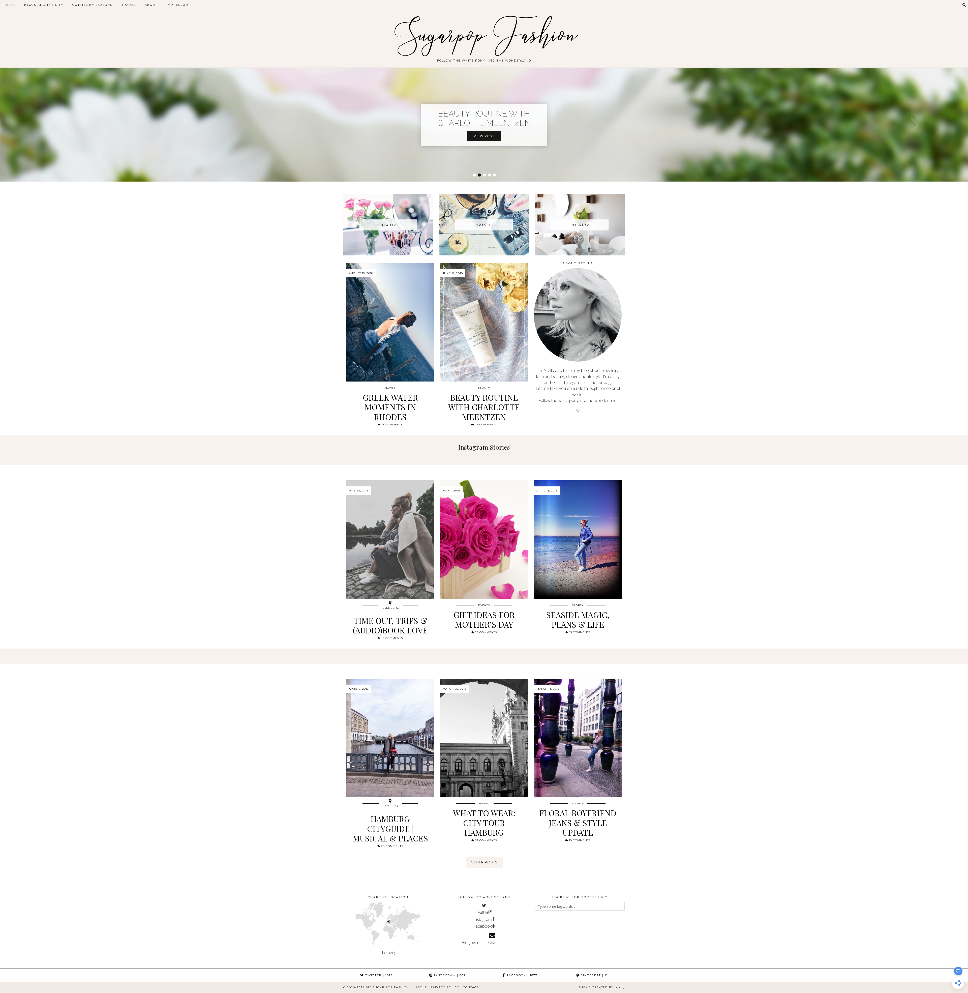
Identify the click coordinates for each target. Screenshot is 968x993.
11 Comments (392, 424)
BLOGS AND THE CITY (43, 5)
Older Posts (484, 862)
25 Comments (485, 632)
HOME (10, 5)
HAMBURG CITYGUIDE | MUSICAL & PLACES (390, 828)
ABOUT (151, 5)
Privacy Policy (445, 987)
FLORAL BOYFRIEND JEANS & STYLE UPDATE (577, 822)
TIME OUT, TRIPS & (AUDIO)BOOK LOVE (390, 625)
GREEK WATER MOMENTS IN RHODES (390, 407)
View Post (484, 136)
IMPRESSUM (178, 5)
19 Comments (579, 840)
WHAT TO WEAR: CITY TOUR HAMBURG (484, 822)
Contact (470, 987)
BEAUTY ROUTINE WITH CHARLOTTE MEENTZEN (484, 118)
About (421, 987)
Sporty (578, 605)
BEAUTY (484, 388)
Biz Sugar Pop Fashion (387, 987)
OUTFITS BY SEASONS (92, 5)
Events (484, 605)
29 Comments (485, 424)
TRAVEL (129, 5)
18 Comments (391, 638)
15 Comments (579, 632)
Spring (484, 803)
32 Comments (485, 840)
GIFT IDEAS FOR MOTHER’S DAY (484, 619)
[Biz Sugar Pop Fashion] (484, 31)
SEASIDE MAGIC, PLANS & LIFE (577, 619)
